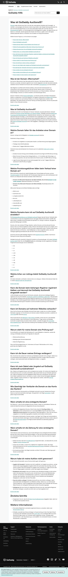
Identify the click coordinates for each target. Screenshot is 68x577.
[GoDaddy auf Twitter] (59, 560)
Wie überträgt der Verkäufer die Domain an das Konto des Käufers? (29, 67)
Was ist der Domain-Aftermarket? (21, 39)
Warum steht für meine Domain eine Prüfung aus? (24, 60)
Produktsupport (14, 529)
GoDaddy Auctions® (34, 135)
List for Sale (13, 314)
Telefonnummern (61, 551)
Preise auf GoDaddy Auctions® (19, 121)
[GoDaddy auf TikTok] (56, 560)
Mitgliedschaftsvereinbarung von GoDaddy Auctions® (24, 217)
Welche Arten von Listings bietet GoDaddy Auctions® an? (26, 51)
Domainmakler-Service (18, 509)
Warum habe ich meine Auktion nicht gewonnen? (24, 74)
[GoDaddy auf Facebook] (48, 560)
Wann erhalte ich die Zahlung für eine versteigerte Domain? (27, 72)
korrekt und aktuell (21, 442)
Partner (39, 535)
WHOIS (27, 541)
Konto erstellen (52, 537)
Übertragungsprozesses (20, 419)
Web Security (60, 546)
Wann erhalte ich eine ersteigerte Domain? (23, 69)
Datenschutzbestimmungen (54, 566)
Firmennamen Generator (30, 536)
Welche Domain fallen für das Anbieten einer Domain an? (26, 44)
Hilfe (18, 6)
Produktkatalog (29, 543)
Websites (59, 537)
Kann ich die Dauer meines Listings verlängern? (24, 62)
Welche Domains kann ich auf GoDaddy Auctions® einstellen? (27, 49)
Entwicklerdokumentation (30, 529)
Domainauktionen (14, 30)
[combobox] (45, 12)
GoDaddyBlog (6, 540)
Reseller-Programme (41, 533)
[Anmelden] (61, 2)
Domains (16, 9)
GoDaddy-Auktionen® (23, 9)
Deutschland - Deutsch (22, 559)
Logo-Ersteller (60, 549)
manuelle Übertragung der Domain (36, 446)
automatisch (48, 392)
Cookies (63, 566)
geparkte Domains (40, 234)
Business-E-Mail (61, 539)
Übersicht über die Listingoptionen (23, 280)
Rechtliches (5, 543)
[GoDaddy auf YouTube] (63, 560)
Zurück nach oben (14, 105)
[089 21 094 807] (58, 2)
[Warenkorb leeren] (64, 2)
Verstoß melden (14, 531)
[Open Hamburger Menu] (3, 2)
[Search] (58, 13)
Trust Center (5, 545)
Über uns (5, 530)
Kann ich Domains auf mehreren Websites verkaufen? (25, 58)
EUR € (32, 559)
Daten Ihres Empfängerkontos (36, 499)
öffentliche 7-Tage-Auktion (28, 317)
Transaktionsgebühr (15, 174)
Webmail (27, 538)
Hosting (59, 544)
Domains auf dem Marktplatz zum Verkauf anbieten (28, 113)
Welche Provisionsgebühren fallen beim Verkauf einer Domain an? (28, 46)
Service (25, 314)
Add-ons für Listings (49, 149)
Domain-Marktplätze (28, 95)
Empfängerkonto (31, 440)
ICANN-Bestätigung (29, 531)
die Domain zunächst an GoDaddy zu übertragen (38, 296)
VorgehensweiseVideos (26, 6)
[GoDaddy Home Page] (8, 560)
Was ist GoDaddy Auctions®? (20, 42)
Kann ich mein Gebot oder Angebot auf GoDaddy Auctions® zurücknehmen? (31, 65)
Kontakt (35, 6)
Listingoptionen (43, 84)
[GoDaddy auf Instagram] (52, 560)
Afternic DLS (50, 97)
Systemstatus (42, 6)
